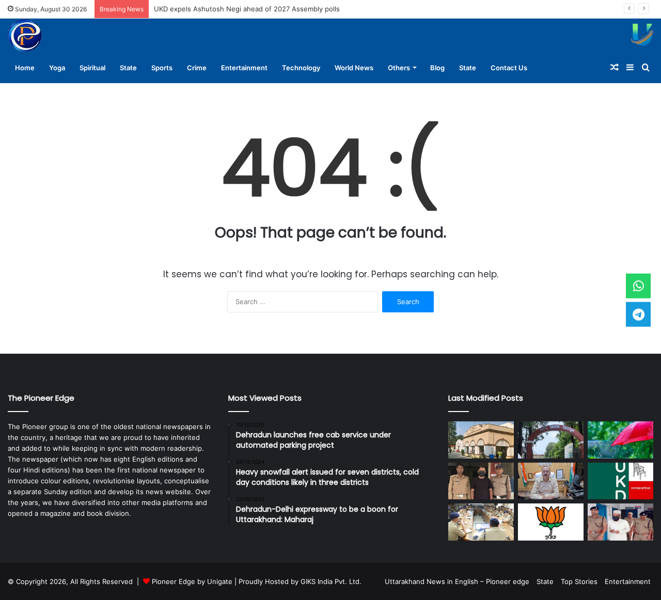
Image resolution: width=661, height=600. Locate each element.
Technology (301, 68)
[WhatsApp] (638, 286)
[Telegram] (638, 314)
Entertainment (244, 68)
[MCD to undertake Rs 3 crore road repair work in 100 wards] (551, 440)
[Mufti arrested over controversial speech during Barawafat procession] (620, 522)
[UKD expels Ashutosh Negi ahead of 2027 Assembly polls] (620, 481)
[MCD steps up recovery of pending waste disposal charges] (481, 440)
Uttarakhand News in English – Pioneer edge (457, 581)
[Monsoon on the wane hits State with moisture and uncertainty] (620, 440)
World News (354, 68)
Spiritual (92, 68)
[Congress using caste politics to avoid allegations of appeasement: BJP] (551, 522)
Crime (197, 68)
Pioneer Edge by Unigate (192, 581)
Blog (437, 68)
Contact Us (509, 68)
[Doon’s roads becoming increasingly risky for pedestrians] (551, 481)
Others (399, 68)
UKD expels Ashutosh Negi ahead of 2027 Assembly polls (247, 9)
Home (25, 68)
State (128, 68)
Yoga (57, 68)
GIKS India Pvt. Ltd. (331, 581)
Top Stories (579, 581)
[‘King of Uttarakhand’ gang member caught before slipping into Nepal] (481, 481)
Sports (161, 68)
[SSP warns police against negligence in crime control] (481, 522)
